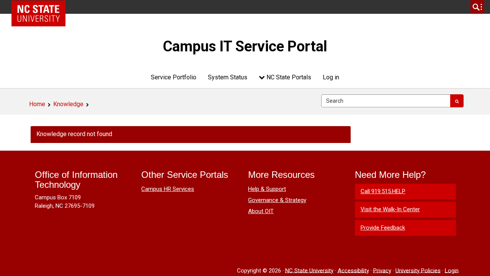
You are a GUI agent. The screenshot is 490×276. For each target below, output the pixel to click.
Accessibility (353, 270)
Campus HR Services (167, 189)
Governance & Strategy (277, 200)
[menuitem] (173, 77)
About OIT (261, 211)
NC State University (309, 270)
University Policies (418, 270)
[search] (477, 7)
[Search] (457, 100)
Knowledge (68, 104)
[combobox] (386, 100)
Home (37, 104)
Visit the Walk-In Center (390, 209)
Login (452, 270)
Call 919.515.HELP (383, 191)
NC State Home (41, 7)
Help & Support (267, 189)
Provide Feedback (383, 227)
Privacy (382, 270)
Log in (331, 77)
